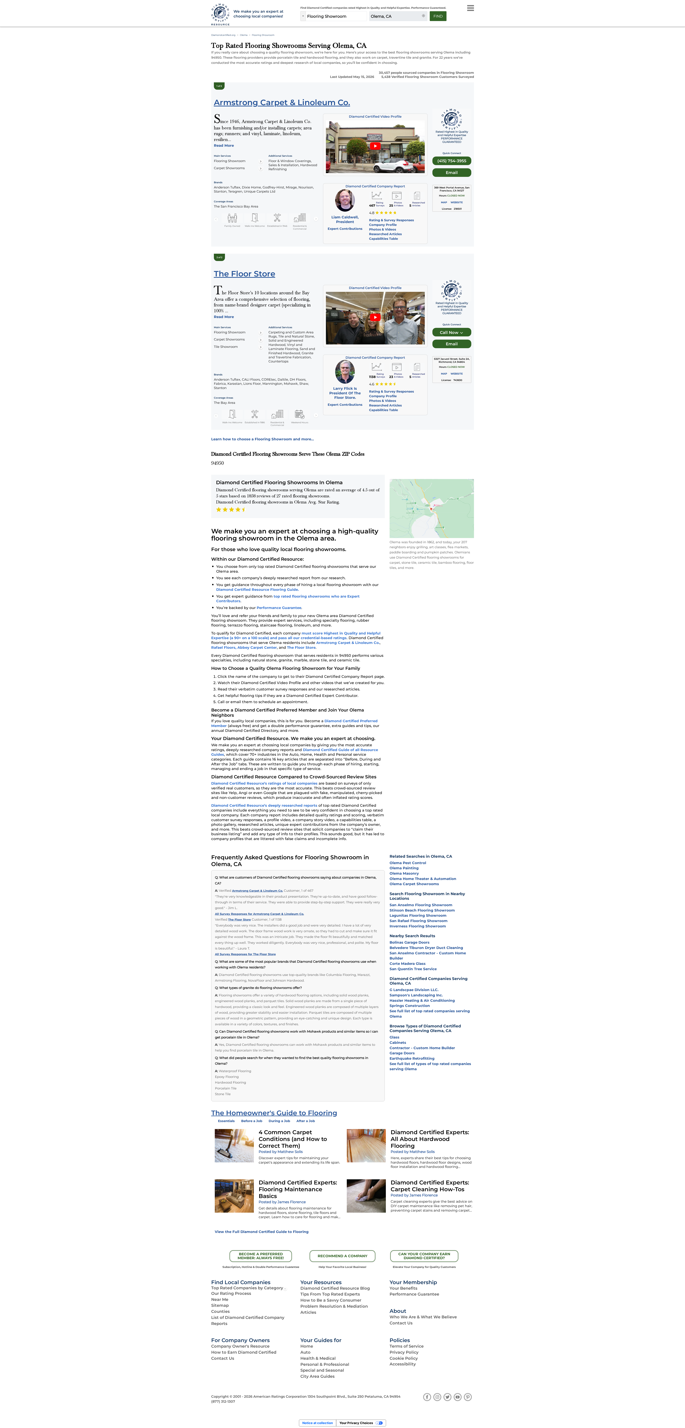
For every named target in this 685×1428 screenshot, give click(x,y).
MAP (444, 202)
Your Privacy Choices (356, 1423)
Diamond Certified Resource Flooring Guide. (257, 589)
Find (438, 16)
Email (452, 172)
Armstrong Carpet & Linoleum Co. (348, 643)
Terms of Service (407, 1346)
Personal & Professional (324, 1364)
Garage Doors (402, 1053)
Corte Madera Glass (408, 963)
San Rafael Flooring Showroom (419, 921)
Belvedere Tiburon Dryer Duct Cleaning (426, 948)
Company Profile (383, 225)
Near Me (219, 1299)
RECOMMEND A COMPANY (342, 1256)
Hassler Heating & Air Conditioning (422, 1000)
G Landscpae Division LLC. (414, 990)
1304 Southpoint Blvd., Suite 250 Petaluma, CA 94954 (354, 1396)
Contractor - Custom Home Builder (422, 1048)
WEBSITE (457, 202)
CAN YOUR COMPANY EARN (424, 1256)
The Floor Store (301, 647)
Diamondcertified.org (223, 35)
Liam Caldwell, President (345, 219)
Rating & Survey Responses (391, 220)
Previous (216, 219)
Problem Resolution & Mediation (334, 1306)
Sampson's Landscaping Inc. (416, 995)
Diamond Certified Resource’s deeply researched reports (264, 805)
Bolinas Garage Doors (410, 942)
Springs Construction (410, 1006)
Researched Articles (385, 234)
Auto (305, 1352)
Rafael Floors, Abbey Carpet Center (244, 647)
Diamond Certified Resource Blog (335, 1288)
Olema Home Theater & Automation (423, 879)
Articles (308, 1312)
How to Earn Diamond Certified (243, 1352)
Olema (243, 35)
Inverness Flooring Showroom (418, 926)
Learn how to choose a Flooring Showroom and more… (262, 439)
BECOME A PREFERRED (261, 1256)
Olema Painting (404, 868)
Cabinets (398, 1042)
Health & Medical (318, 1358)
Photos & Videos (382, 229)
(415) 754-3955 (451, 160)
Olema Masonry (404, 873)
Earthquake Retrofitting (412, 1058)
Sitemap (220, 1305)
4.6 (371, 384)
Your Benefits (403, 1288)
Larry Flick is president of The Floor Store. (345, 393)
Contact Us (401, 1322)
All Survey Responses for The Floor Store (245, 954)
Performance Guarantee (279, 608)
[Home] (220, 15)
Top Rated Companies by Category (247, 1287)
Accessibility (403, 1364)
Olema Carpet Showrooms (414, 884)
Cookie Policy (404, 1358)
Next (316, 219)
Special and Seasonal (322, 1370)
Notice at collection (317, 1423)
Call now (450, 332)
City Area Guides (317, 1376)
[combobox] (336, 16)
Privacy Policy (404, 1352)
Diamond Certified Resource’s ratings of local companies (264, 783)
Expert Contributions (345, 229)
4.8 (371, 213)
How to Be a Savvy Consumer (330, 1300)
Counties (220, 1311)
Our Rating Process (231, 1293)
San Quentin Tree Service (413, 969)
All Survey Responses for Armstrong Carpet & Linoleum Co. (259, 914)
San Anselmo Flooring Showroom (421, 905)
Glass (394, 1037)
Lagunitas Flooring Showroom (418, 915)
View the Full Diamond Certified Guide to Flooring (262, 1232)
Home (306, 1346)
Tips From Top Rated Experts (330, 1294)
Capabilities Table (383, 238)
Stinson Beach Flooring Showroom (422, 910)
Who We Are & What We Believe (423, 1316)
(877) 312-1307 (223, 1401)
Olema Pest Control (408, 863)
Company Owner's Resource (240, 1346)
